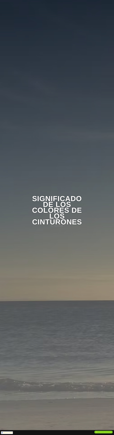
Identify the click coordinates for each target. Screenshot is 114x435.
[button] (103, 432)
